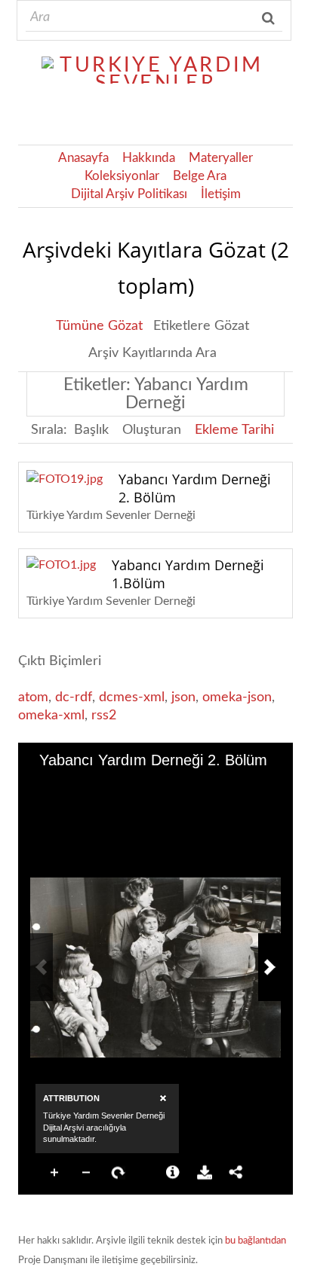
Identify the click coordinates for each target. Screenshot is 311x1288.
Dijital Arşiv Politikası (129, 194)
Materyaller (221, 158)
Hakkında (148, 158)
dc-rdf (73, 697)
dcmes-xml (132, 697)
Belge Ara (199, 176)
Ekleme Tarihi (234, 430)
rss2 (103, 715)
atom (33, 697)
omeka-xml (51, 715)
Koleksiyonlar (122, 176)
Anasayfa (83, 158)
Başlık (91, 430)
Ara (269, 18)
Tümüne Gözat (99, 326)
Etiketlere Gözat (201, 326)
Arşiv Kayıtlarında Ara (152, 353)
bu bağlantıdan (255, 1241)
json (183, 697)
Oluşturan (151, 430)
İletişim (221, 194)
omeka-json (237, 697)
